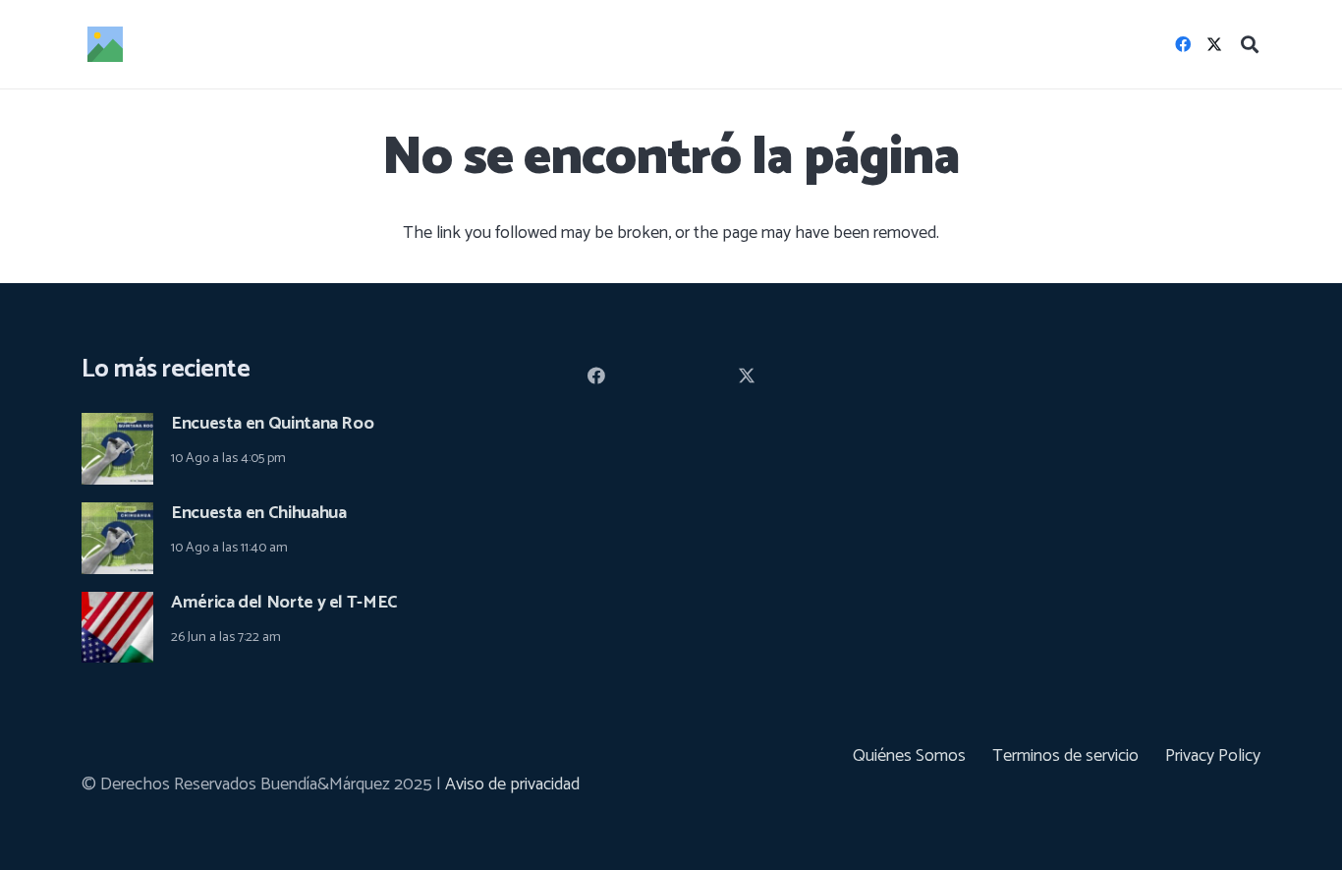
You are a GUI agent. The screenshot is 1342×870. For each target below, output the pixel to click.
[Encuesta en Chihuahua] (117, 516)
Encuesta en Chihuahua (258, 513)
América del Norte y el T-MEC (284, 602)
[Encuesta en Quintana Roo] (117, 426)
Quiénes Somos (909, 756)
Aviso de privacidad (512, 784)
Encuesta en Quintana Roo (272, 423)
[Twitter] (1214, 44)
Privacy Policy (1212, 756)
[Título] (105, 44)
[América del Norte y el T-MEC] (117, 605)
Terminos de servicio (1065, 756)
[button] (1249, 44)
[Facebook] (1183, 44)
